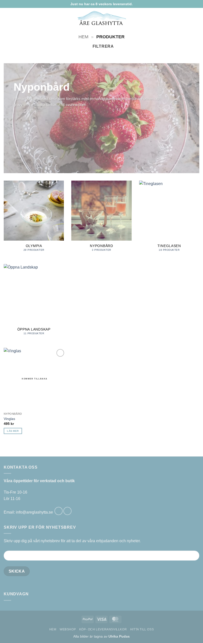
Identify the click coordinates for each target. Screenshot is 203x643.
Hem (83, 36)
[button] (7, 18)
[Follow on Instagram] (67, 511)
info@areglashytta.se (34, 512)
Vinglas (9, 419)
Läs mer (13, 431)
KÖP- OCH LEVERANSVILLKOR (103, 629)
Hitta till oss (142, 629)
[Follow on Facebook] (58, 511)
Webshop (68, 629)
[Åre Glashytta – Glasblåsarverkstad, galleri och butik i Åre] (102, 18)
